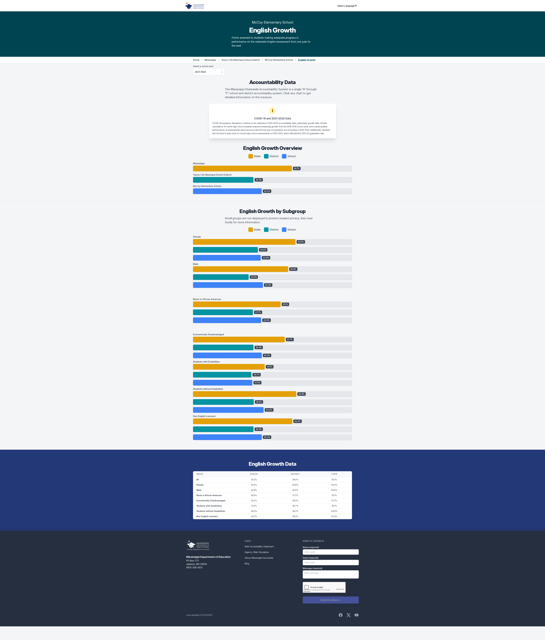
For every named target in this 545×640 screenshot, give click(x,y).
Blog (247, 563)
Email (310, 558)
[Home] (194, 5)
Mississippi (210, 59)
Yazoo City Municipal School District (240, 59)
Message (312, 568)
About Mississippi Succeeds (259, 557)
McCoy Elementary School (279, 59)
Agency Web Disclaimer (257, 552)
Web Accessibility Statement (259, 546)
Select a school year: (203, 66)
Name (311, 547)
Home (196, 59)
